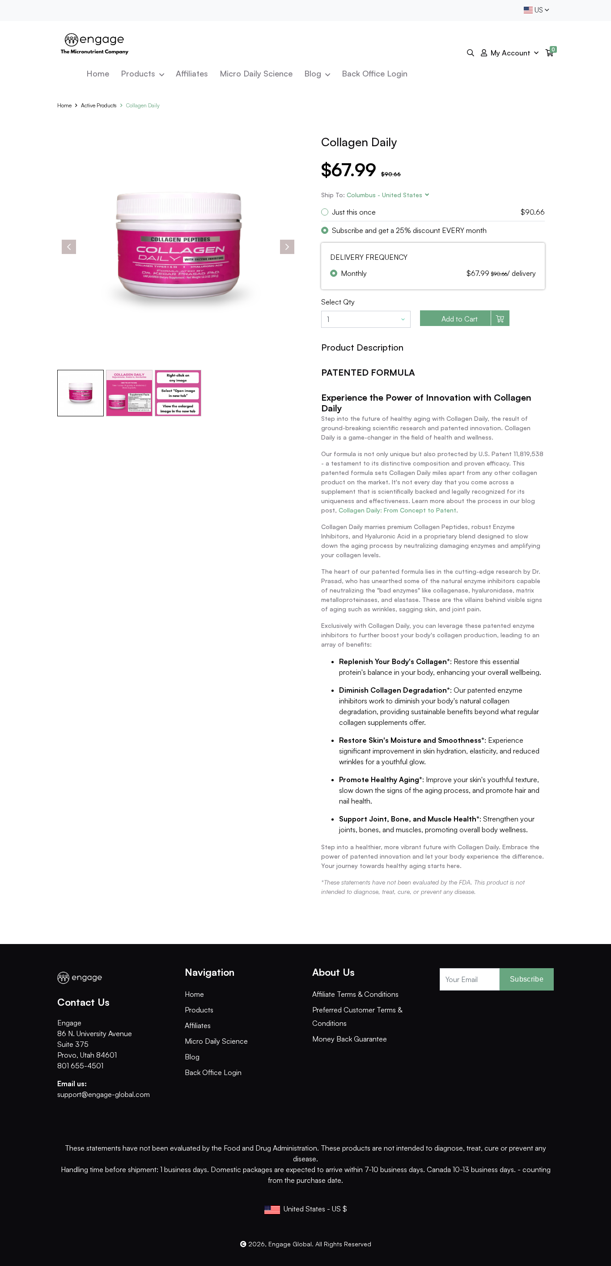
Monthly (354, 273)
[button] (384, 194)
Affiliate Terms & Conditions (355, 994)
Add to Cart (459, 318)
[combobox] (536, 10)
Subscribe (526, 979)
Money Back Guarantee (349, 1038)
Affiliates (192, 73)
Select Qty (338, 301)
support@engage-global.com (103, 1094)
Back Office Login (374, 73)
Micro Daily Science (256, 73)
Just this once (354, 211)
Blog (313, 73)
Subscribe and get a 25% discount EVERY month (409, 230)
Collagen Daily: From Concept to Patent (397, 510)
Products (139, 73)
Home (97, 73)
